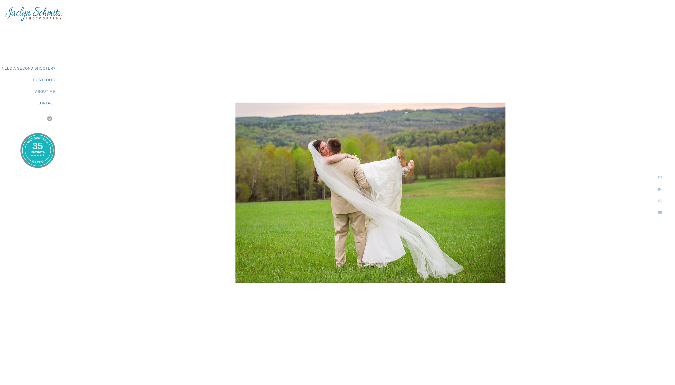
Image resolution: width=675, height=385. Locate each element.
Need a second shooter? (28, 68)
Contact (46, 103)
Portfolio (44, 80)
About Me (45, 92)
